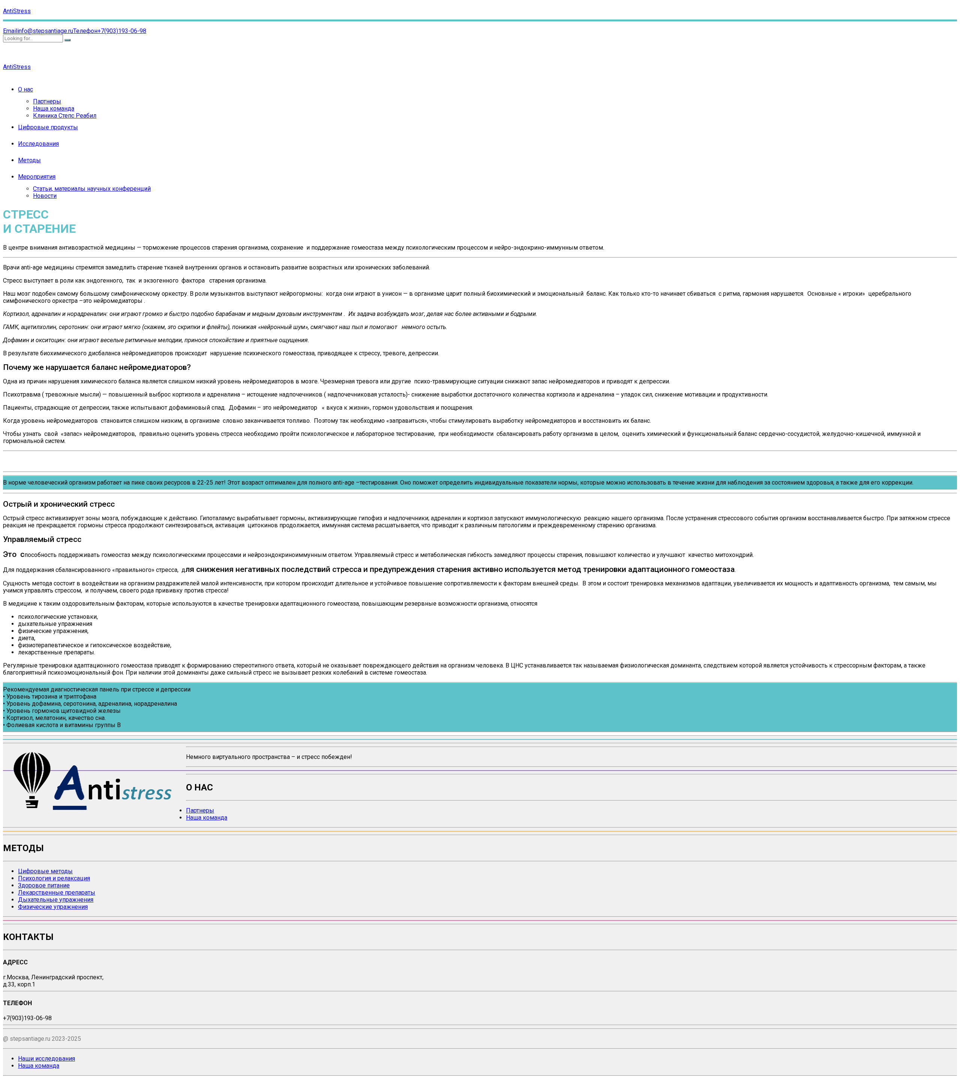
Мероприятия (37, 176)
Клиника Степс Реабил (64, 115)
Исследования (38, 143)
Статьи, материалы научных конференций (92, 188)
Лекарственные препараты (56, 892)
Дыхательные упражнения (55, 899)
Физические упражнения (53, 906)
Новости (45, 195)
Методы (29, 160)
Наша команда (53, 108)
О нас (25, 89)
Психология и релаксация (54, 878)
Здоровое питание (44, 885)
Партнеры (47, 101)
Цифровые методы (45, 871)
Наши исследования (46, 1058)
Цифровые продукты (48, 127)
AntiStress (17, 11)
